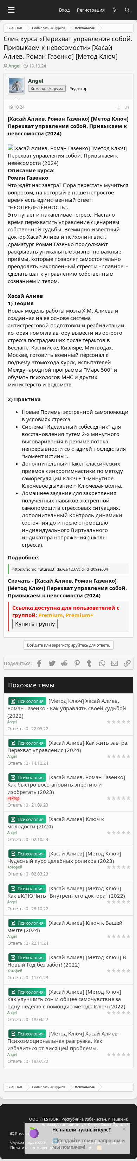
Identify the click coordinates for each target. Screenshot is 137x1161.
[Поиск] (127, 10)
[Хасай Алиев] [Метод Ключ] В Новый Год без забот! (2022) (66, 961)
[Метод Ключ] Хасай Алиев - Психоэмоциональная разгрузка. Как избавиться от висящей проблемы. (64, 1041)
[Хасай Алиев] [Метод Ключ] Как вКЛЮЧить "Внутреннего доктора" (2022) (66, 892)
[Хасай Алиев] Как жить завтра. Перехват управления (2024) (68, 746)
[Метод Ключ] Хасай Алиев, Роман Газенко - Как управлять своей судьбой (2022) (66, 708)
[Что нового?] (114, 10)
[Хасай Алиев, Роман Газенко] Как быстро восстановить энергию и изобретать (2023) (66, 784)
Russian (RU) (26, 1133)
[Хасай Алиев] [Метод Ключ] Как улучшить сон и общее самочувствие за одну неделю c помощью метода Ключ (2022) (66, 999)
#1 (127, 107)
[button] (11, 10)
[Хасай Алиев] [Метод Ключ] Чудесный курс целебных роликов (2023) (64, 857)
